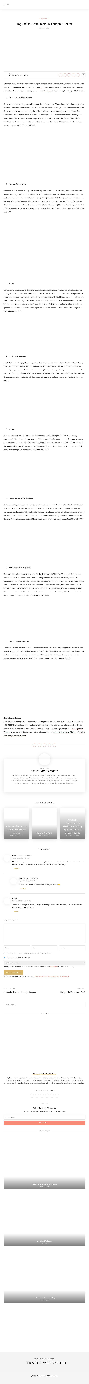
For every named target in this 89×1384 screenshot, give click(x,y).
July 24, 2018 (44, 28)
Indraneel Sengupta (22, 856)
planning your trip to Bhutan (64, 732)
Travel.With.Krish (47, 1363)
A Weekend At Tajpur (44, 1241)
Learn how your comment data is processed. (52, 976)
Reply (17, 868)
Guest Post (44, 19)
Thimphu (47, 91)
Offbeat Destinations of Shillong (44, 1298)
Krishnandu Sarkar (19, 75)
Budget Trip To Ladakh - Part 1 (72, 992)
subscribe (54, 966)
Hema (14, 899)
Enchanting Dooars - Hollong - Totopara (20, 992)
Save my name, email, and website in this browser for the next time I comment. (29, 953)
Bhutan (39, 87)
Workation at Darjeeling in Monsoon (44, 1184)
